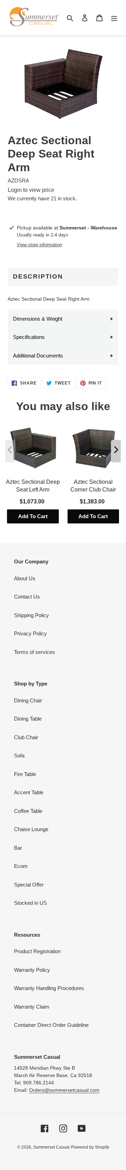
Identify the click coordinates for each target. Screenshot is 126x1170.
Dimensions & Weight (37, 319)
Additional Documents (38, 356)
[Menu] (114, 17)
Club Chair (26, 737)
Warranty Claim (31, 1007)
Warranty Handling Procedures (49, 988)
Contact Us (27, 597)
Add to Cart (33, 516)
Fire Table (25, 774)
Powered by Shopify (90, 1147)
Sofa (19, 755)
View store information (39, 244)
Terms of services (34, 652)
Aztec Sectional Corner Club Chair (93, 486)
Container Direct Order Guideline (51, 1025)
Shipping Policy (31, 615)
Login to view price (31, 190)
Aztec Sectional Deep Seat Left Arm (33, 486)
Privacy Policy (30, 633)
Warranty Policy (32, 970)
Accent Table (28, 792)
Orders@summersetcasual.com (64, 1090)
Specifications (29, 337)
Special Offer (29, 885)
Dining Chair (28, 700)
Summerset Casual (51, 1147)
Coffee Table (28, 811)
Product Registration (37, 951)
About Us (24, 578)
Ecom (21, 866)
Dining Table (28, 719)
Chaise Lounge (31, 829)
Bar (18, 848)
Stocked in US (30, 903)
